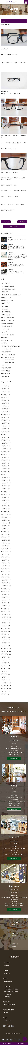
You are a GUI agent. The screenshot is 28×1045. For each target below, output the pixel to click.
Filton (4, 309)
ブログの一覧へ (14, 226)
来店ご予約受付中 (14, 758)
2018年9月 (5, 657)
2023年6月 (5, 494)
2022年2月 (4, 540)
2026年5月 (5, 394)
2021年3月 (5, 571)
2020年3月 (5, 606)
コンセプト (6, 965)
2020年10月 (5, 586)
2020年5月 (5, 600)
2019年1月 (5, 645)
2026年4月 (5, 397)
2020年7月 (5, 594)
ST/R (3, 343)
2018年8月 (5, 660)
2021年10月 (5, 551)
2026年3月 (5, 400)
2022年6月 (5, 528)
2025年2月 (5, 437)
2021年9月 (5, 554)
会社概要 (6, 1012)
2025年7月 (5, 423)
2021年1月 (5, 577)
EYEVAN (4, 303)
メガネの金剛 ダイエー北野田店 (11, 989)
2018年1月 (5, 680)
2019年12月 (5, 614)
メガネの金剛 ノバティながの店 (11, 991)
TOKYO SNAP (6, 349)
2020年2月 (5, 608)
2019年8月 (5, 626)
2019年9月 (5, 623)
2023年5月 (5, 497)
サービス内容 (7, 973)
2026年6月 (5, 392)
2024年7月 (5, 457)
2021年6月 (5, 563)
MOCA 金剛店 (7, 996)
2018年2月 (5, 677)
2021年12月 (5, 546)
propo (3, 332)
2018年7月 (5, 663)
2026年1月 (5, 406)
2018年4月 (5, 671)
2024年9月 (5, 451)
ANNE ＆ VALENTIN (8, 289)
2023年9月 (5, 486)
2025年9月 (5, 417)
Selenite (4, 337)
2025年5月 (5, 429)
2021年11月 (5, 548)
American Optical (7, 286)
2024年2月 (5, 471)
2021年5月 (5, 566)
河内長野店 (5, 370)
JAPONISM (5, 312)
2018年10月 (5, 654)
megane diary (9, 359)
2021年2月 (5, 574)
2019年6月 (5, 631)
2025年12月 (5, 409)
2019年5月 (5, 634)
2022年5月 (5, 531)
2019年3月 (5, 640)
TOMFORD (5, 352)
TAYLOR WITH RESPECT (10, 346)
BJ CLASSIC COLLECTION (10, 295)
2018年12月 (5, 648)
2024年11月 (5, 446)
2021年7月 (5, 560)
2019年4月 (5, 637)
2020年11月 (5, 583)
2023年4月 (5, 500)
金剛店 (4, 376)
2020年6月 (5, 597)
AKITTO (4, 283)
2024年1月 (5, 474)
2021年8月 (5, 557)
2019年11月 (5, 617)
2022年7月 (5, 526)
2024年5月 (5, 463)
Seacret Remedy (6, 335)
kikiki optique (6, 315)
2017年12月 (5, 683)
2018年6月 (5, 665)
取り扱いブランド (8, 981)
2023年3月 (5, 503)
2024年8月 (5, 454)
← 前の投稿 (5, 221)
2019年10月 (5, 620)
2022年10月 (5, 517)
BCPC (3, 292)
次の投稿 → (22, 221)
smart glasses (9, 362)
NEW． (4, 329)
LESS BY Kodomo (7, 320)
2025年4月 (5, 431)
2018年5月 (5, 668)
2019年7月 (5, 628)
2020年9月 (5, 588)
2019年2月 (5, 643)
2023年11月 (5, 480)
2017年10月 (5, 688)
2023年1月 (5, 509)
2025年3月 (5, 434)
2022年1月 (5, 543)
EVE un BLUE (6, 300)
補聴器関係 (5, 373)
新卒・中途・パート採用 (9, 1004)
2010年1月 (5, 694)
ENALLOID (5, 297)
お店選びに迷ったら (7, 357)
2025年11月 (5, 411)
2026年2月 (5, 403)
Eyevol (4, 306)
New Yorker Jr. (6, 326)
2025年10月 (5, 414)
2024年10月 (5, 449)
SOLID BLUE (6, 340)
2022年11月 (5, 514)
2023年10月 (5, 483)
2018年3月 (5, 674)
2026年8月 (5, 386)
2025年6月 (5, 426)
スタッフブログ (7, 1020)
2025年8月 (5, 420)
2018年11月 (5, 651)
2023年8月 (5, 489)
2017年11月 (5, 685)
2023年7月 (5, 491)
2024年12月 (5, 443)
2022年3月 (5, 537)
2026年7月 (5, 389)
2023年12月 (5, 477)
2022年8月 (5, 523)
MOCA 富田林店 (7, 994)
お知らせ (4, 365)
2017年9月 (5, 691)
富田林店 (4, 368)
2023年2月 (5, 506)
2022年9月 (5, 520)
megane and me (6, 323)
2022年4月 (5, 534)
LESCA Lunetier (6, 317)
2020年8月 (5, 591)
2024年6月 (5, 460)
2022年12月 (5, 511)
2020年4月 (5, 603)
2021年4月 (5, 568)
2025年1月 (5, 440)
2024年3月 (5, 469)
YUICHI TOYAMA (7, 354)
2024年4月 (5, 466)
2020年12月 (5, 580)
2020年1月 (5, 611)
